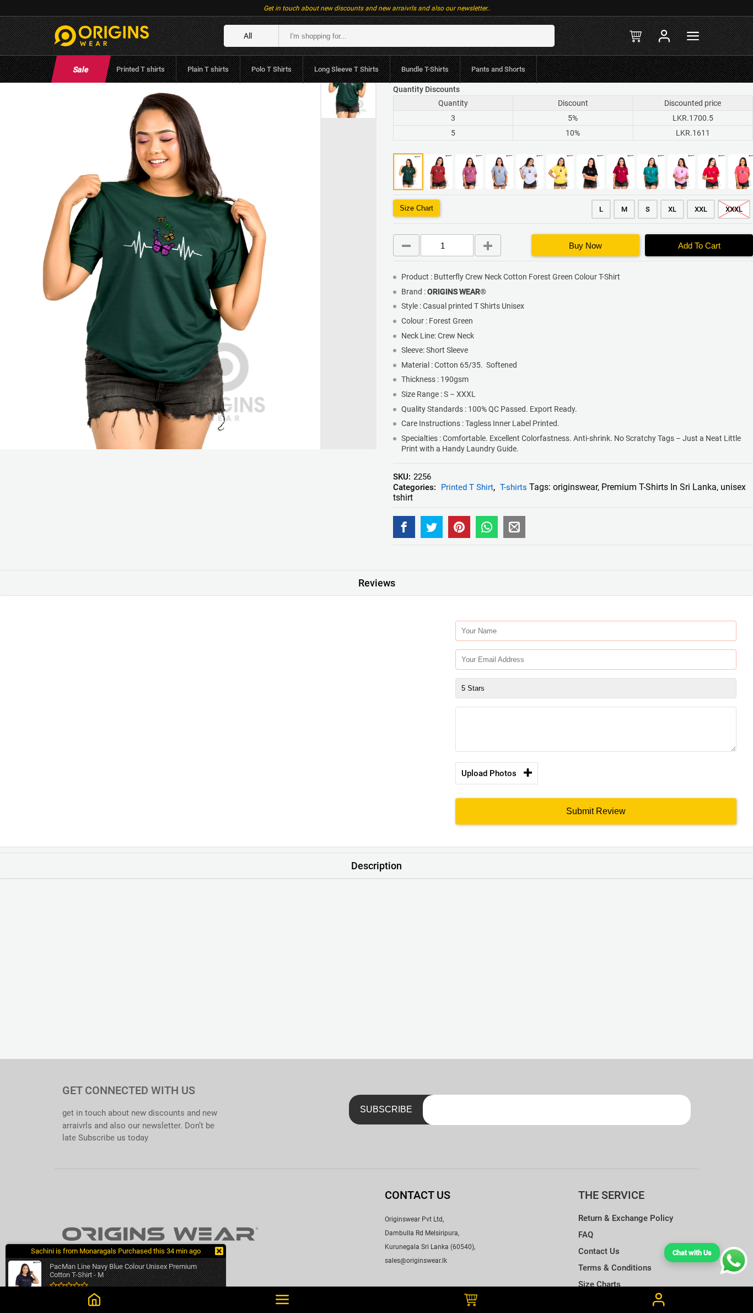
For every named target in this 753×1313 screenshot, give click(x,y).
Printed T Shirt (467, 487)
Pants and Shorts (498, 69)
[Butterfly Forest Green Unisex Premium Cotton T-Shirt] (404, 527)
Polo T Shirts (271, 69)
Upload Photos (489, 773)
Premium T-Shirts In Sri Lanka (659, 487)
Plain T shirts (208, 69)
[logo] (101, 36)
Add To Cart (699, 245)
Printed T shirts (140, 69)
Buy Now (585, 245)
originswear (575, 487)
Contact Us (599, 1251)
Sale (80, 69)
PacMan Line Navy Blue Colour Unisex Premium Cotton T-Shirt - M (123, 1270)
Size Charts (599, 1284)
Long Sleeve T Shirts (346, 69)
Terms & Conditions (615, 1268)
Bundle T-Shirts (425, 69)
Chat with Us (692, 1253)
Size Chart (416, 208)
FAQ (585, 1235)
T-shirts (513, 487)
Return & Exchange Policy (625, 1218)
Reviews (376, 583)
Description (376, 865)
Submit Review (596, 811)
